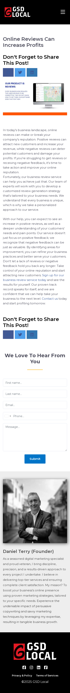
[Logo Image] (17, 12)
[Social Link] (24, 667)
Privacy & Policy (22, 675)
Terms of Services (47, 675)
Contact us (50, 298)
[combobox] (7, 416)
